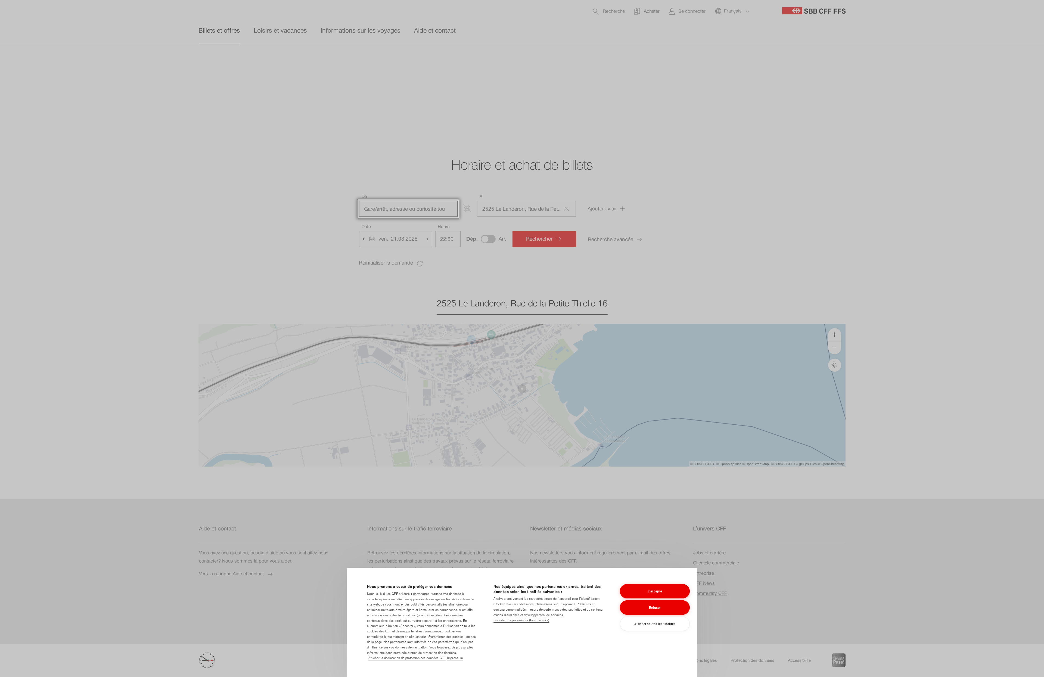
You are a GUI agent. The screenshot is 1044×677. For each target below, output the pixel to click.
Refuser (655, 607)
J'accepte (655, 591)
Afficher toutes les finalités (655, 624)
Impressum (455, 658)
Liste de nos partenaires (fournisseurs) (521, 620)
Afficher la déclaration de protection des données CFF (407, 658)
